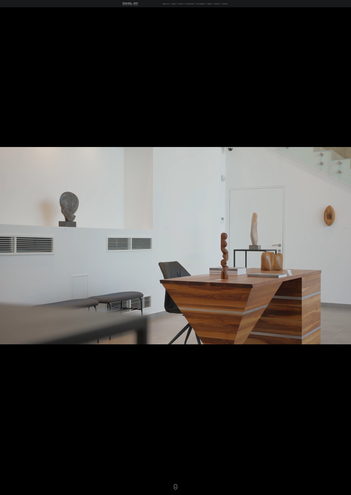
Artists (180, 3)
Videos (173, 3)
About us (165, 3)
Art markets (200, 3)
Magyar (225, 3)
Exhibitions (190, 3)
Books (210, 3)
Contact (217, 3)
